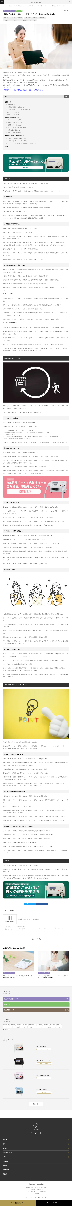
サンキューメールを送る (14, 120)
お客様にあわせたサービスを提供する (18, 141)
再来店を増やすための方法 (12, 117)
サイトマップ (40, 1189)
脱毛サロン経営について (9, 10)
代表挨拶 (44, 1187)
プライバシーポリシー (33, 1191)
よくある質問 (6, 1169)
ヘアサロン (6, 20)
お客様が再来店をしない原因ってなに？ (19, 109)
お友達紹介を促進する (14, 130)
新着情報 (5, 1165)
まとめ (6, 146)
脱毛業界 (21, 17)
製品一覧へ (36, 1104)
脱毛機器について (9, 1010)
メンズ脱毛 (34, 17)
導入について (6, 1144)
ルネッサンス (33, 20)
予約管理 (13, 1024)
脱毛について (19, 10)
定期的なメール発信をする (15, 125)
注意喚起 (5, 1174)
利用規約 (37, 1193)
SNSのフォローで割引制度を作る (17, 127)
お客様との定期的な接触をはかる (17, 138)
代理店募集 (5, 1161)
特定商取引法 (43, 1191)
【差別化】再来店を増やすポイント (14, 135)
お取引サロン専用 (7, 1152)
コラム (4, 1157)
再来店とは (8, 102)
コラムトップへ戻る (36, 939)
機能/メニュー (7, 17)
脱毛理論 (25, 1024)
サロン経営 (27, 17)
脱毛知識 (14, 17)
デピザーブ (6, 1024)
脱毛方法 (19, 1024)
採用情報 (33, 1189)
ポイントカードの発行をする (16, 132)
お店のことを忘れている (13, 112)
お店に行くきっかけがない (13, 114)
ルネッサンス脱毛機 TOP (8, 5)
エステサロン (42, 17)
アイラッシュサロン (23, 20)
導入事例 (60, 1024)
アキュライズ (7, 1029)
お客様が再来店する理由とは (16, 107)
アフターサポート (8, 1027)
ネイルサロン (14, 20)
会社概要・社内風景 (30, 1187)
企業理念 (38, 1187)
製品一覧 (5, 1139)
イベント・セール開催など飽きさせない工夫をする (22, 143)
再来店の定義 (11, 104)
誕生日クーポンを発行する (15, 122)
